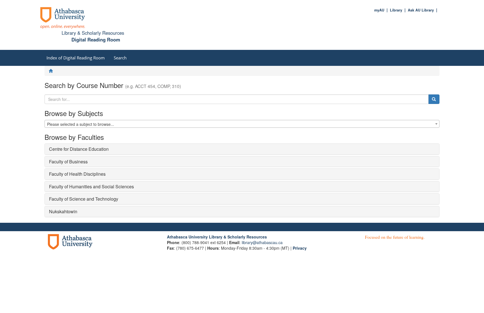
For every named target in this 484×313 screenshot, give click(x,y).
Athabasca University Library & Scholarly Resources (217, 237)
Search (120, 58)
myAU (379, 10)
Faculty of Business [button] (68, 161)
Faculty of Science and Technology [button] (83, 199)
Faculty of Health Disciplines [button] (77, 174)
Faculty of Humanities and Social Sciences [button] (91, 186)
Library (396, 10)
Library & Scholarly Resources (93, 32)
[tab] (242, 149)
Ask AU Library (421, 10)
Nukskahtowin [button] (63, 211)
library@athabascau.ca (262, 242)
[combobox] (242, 124)
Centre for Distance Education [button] (79, 149)
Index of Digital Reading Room (75, 58)
